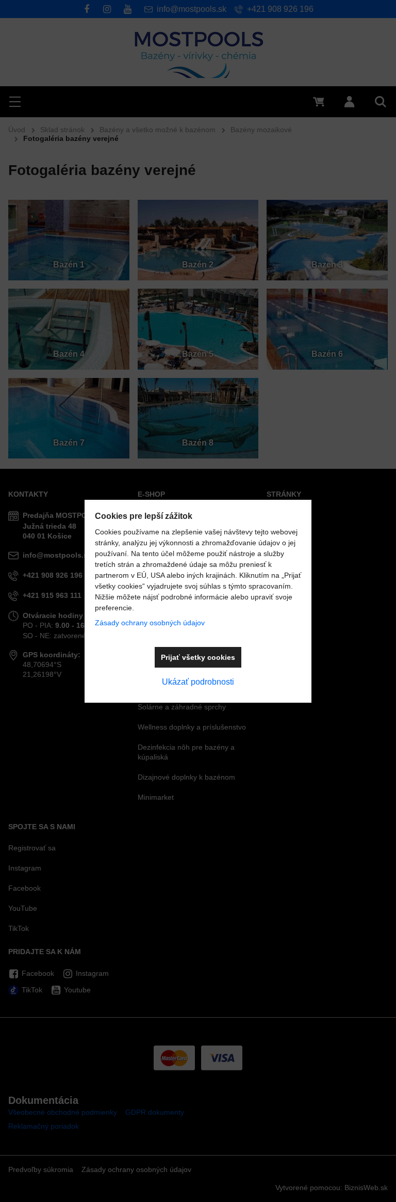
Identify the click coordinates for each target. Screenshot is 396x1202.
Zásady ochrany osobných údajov (150, 623)
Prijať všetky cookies (198, 657)
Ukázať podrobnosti (198, 681)
